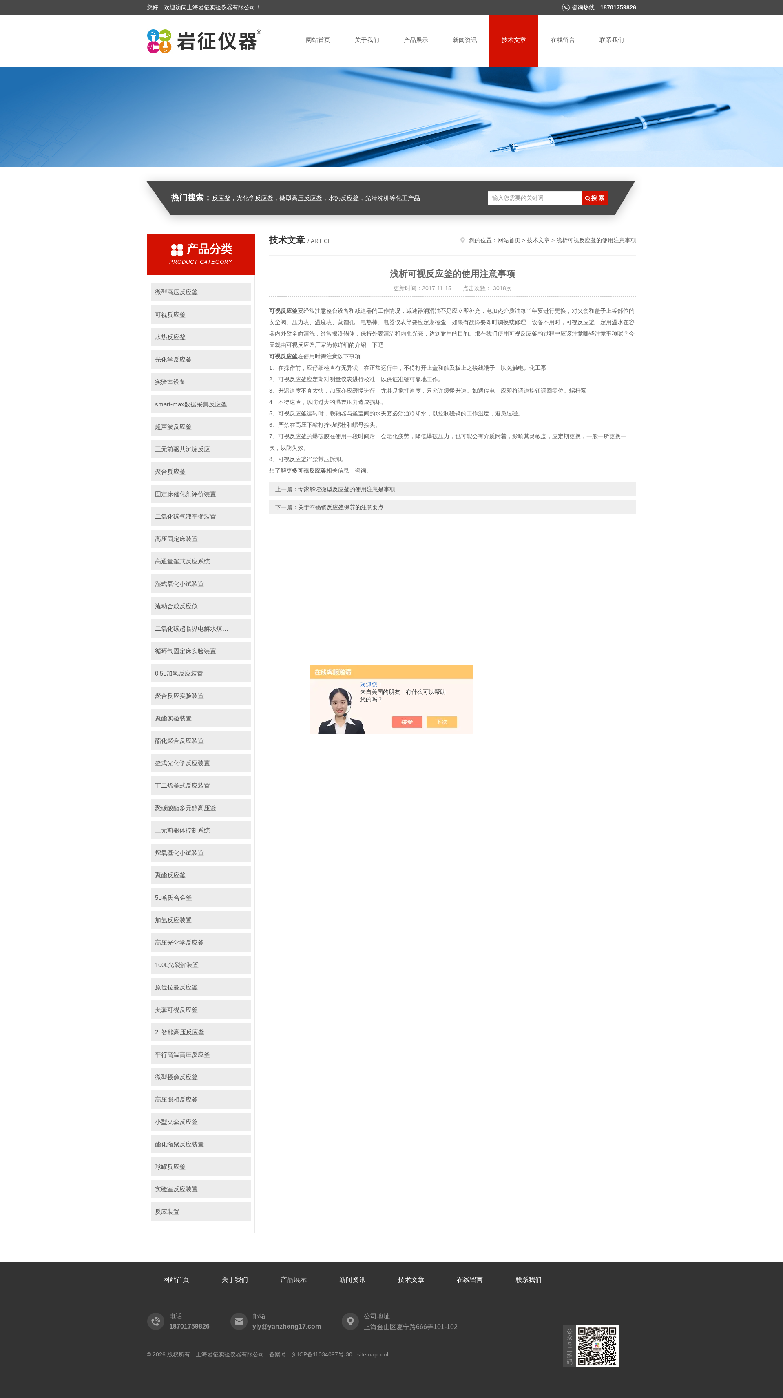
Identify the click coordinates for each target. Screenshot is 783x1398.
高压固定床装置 (176, 538)
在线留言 (563, 39)
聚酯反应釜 (170, 875)
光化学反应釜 (173, 359)
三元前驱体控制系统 (182, 830)
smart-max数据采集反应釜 (191, 404)
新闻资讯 (465, 39)
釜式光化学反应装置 (182, 763)
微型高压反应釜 (176, 292)
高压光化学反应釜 (179, 942)
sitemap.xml (372, 1354)
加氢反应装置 (173, 920)
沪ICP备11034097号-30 (322, 1354)
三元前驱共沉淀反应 (182, 449)
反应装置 (167, 1211)
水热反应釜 (170, 336)
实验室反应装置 (176, 1189)
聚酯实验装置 (173, 718)
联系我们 (611, 39)
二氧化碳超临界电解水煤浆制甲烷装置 (203, 628)
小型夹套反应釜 (176, 1121)
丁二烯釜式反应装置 (182, 785)
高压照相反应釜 (176, 1099)
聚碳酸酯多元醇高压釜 (185, 807)
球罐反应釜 (170, 1166)
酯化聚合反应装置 (179, 740)
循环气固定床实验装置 (185, 650)
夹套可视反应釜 (176, 1009)
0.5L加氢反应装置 (179, 673)
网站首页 (318, 39)
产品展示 (416, 39)
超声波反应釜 (173, 426)
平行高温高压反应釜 (182, 1054)
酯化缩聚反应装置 (179, 1144)
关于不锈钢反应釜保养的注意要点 (341, 507)
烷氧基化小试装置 (179, 852)
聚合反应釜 (170, 471)
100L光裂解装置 (177, 964)
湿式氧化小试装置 (179, 583)
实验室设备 (170, 381)
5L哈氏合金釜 (173, 897)
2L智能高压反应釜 (179, 1032)
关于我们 (367, 39)
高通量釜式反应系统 (182, 561)
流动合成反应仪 (176, 606)
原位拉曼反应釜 (176, 987)
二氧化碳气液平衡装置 (185, 516)
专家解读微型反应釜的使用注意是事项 (346, 489)
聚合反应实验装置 (179, 695)
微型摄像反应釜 (176, 1076)
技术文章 (514, 39)
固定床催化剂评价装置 (185, 493)
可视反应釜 (170, 314)
